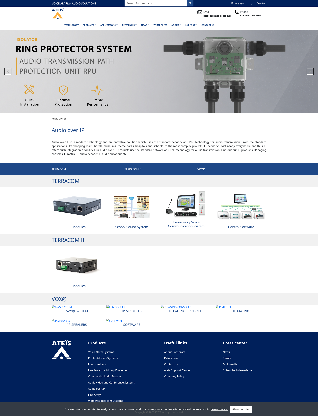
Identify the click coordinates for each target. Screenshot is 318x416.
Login (251, 3)
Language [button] (238, 3)
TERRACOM (59, 169)
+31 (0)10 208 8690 (250, 15)
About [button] (175, 25)
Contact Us (171, 364)
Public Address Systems (103, 358)
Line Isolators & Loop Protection (108, 370)
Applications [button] (108, 25)
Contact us (207, 25)
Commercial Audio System (104, 376)
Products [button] (88, 25)
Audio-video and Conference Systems (111, 382)
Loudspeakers (97, 364)
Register (261, 3)
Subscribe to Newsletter (238, 370)
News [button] (144, 25)
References (171, 358)
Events (227, 358)
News (226, 352)
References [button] (128, 25)
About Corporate (174, 352)
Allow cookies (240, 409)
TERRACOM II (133, 169)
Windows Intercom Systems (105, 401)
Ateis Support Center (177, 370)
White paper (160, 25)
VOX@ (201, 169)
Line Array (94, 395)
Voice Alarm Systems (101, 352)
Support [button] (190, 25)
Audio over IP (59, 118)
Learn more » (219, 409)
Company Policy (174, 376)
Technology (71, 25)
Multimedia (230, 364)
